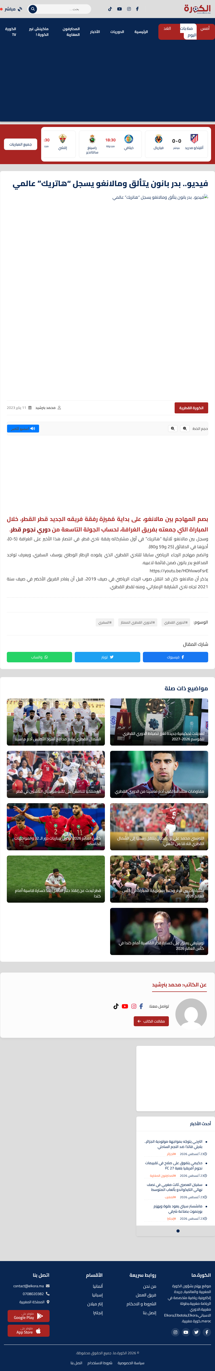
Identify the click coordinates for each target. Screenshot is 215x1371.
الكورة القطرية (191, 407)
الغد (167, 28)
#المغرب (170, 1197)
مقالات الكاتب (154, 1021)
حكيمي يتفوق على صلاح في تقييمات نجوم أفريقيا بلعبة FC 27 (173, 1165)
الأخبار (95, 31)
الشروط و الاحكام (141, 1304)
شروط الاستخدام (100, 1363)
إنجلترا (98, 1313)
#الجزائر (171, 1154)
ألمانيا (98, 1286)
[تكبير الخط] (173, 428)
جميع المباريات (20, 144)
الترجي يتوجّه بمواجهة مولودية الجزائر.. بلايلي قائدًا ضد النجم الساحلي (173, 1144)
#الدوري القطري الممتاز (138, 622)
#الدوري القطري (175, 622)
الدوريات (117, 31)
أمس (205, 28)
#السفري (104, 622)
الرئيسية (141, 31)
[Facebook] (137, 9)
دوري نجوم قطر (31, 529)
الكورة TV (10, 31)
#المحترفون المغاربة (163, 1176)
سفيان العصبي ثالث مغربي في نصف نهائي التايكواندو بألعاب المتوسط (174, 1187)
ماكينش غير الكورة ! (39, 31)
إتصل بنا (149, 1313)
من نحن (149, 1286)
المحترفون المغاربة (71, 31)
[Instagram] (129, 9)
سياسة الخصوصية (131, 1363)
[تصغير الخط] (185, 428)
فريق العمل (146, 1295)
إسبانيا (97, 1295)
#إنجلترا (171, 1218)
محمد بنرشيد (45, 407)
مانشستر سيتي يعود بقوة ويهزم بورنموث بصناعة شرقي (178, 1209)
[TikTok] (110, 9)
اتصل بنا (76, 1363)
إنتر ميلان (95, 1304)
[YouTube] (119, 9)
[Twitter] (196, 1332)
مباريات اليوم (188, 31)
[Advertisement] (107, 84)
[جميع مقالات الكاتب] (191, 1014)
